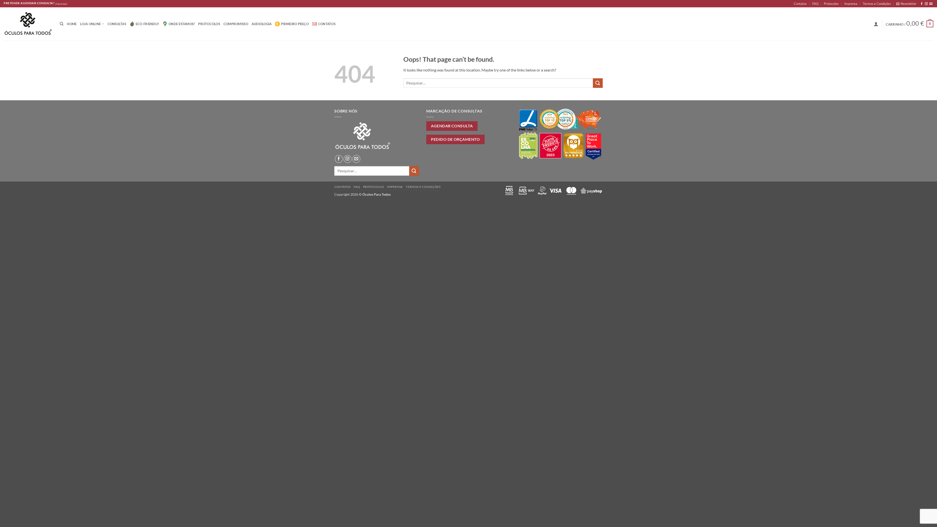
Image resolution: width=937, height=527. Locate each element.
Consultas (117, 24)
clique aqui (61, 3)
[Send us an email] (930, 4)
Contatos (800, 4)
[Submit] (598, 83)
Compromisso (236, 24)
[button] (906, 3)
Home (72, 24)
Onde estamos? (182, 24)
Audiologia (262, 24)
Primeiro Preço (295, 24)
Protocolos (831, 4)
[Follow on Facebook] (921, 4)
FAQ (815, 4)
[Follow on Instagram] (926, 4)
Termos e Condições (877, 4)
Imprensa (850, 4)
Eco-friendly (147, 24)
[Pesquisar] (61, 24)
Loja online (90, 24)
